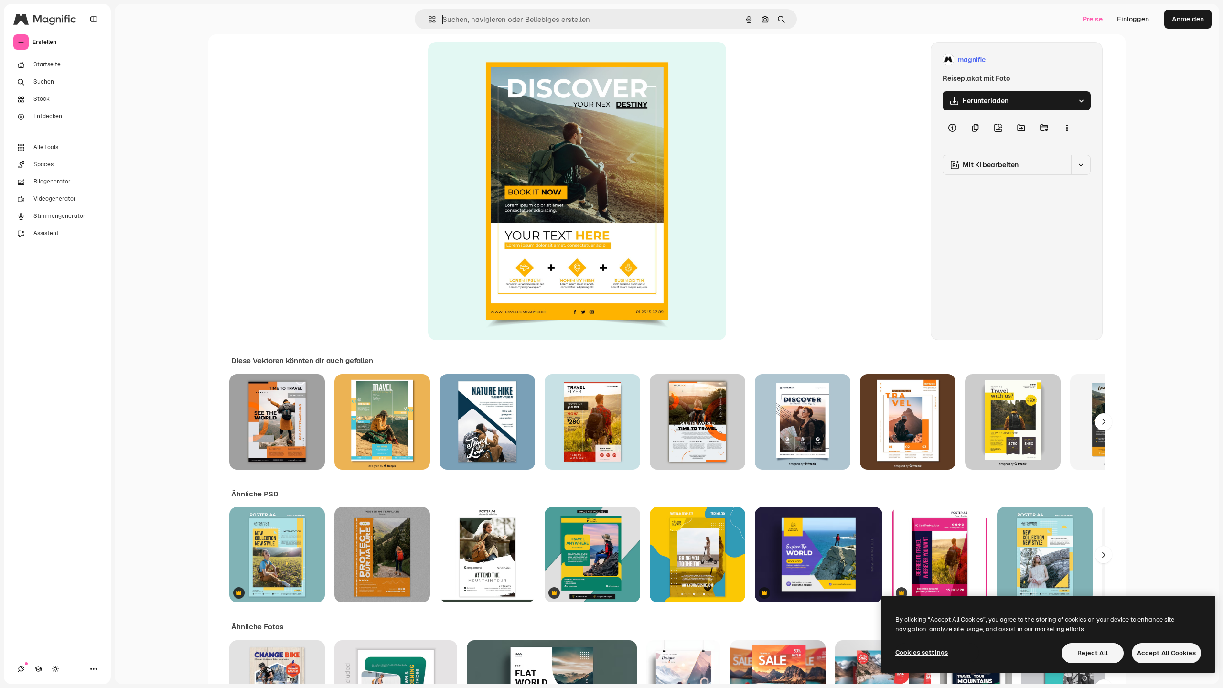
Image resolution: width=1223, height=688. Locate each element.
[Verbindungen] (21, 669)
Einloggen (1133, 19)
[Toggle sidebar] (93, 19)
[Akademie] (38, 669)
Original (489, 59)
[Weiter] (1103, 422)
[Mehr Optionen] (1066, 127)
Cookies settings (921, 652)
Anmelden (1188, 19)
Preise (1093, 19)
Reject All (1092, 653)
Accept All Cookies (1166, 653)
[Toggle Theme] (55, 669)
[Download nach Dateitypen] (1081, 100)
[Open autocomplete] (428, 19)
